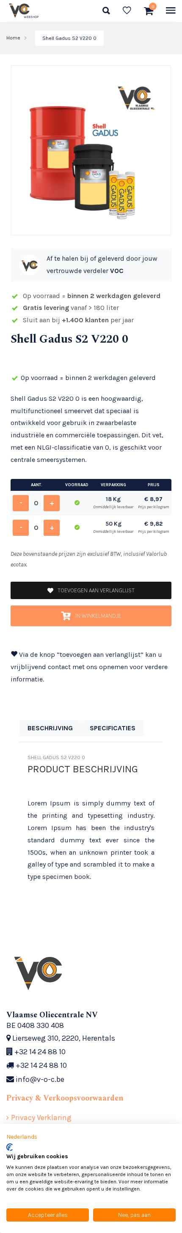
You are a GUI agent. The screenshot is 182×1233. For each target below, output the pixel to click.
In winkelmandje (98, 615)
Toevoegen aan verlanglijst (96, 590)
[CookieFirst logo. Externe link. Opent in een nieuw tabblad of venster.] (9, 1147)
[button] (21, 1137)
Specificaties (112, 728)
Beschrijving (50, 728)
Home (13, 38)
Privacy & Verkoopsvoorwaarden (65, 1098)
